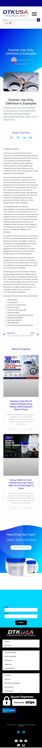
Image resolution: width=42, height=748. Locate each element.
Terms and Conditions (10, 652)
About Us (7, 641)
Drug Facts (7, 679)
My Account (7, 645)
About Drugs (7, 675)
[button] (21, 2)
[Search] (38, 19)
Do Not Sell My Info (9, 668)
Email (6, 613)
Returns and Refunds (10, 656)
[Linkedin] (23, 732)
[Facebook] (18, 732)
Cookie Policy (8, 664)
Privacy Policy (8, 660)
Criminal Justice (8, 691)
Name (6, 607)
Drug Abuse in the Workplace (12, 683)
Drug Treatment (8, 687)
